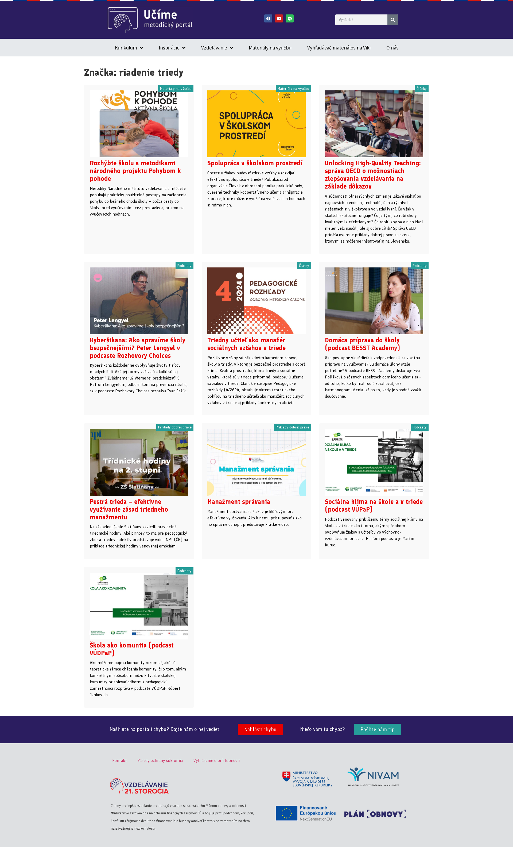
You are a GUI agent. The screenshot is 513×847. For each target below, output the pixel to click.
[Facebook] (268, 18)
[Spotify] (290, 18)
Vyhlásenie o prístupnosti (216, 760)
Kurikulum (126, 47)
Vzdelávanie (214, 47)
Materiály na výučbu (270, 47)
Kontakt (119, 760)
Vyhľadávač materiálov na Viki (339, 47)
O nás (392, 47)
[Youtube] (279, 18)
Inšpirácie (169, 47)
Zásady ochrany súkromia (160, 760)
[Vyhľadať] (392, 19)
